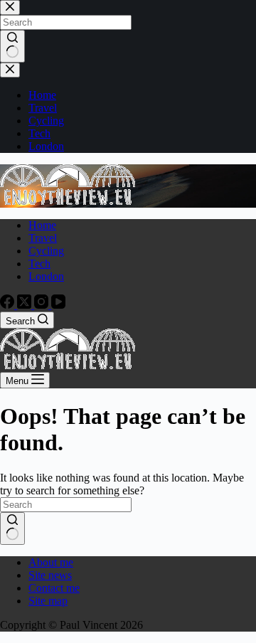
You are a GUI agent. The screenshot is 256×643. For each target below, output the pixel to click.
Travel (42, 238)
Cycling (46, 251)
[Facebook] (8, 305)
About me (50, 562)
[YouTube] (58, 305)
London (46, 276)
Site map (48, 601)
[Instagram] (42, 305)
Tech (39, 263)
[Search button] (12, 528)
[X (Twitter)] (25, 305)
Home (42, 225)
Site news (50, 575)
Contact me (54, 588)
